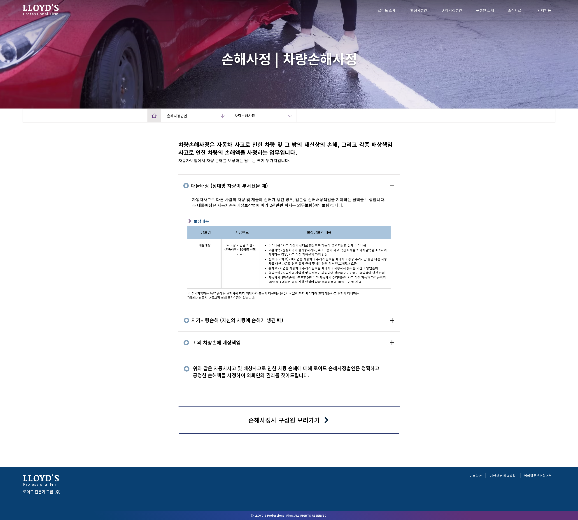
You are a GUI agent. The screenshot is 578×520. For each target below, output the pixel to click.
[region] (464, 10)
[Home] (154, 115)
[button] (475, 475)
